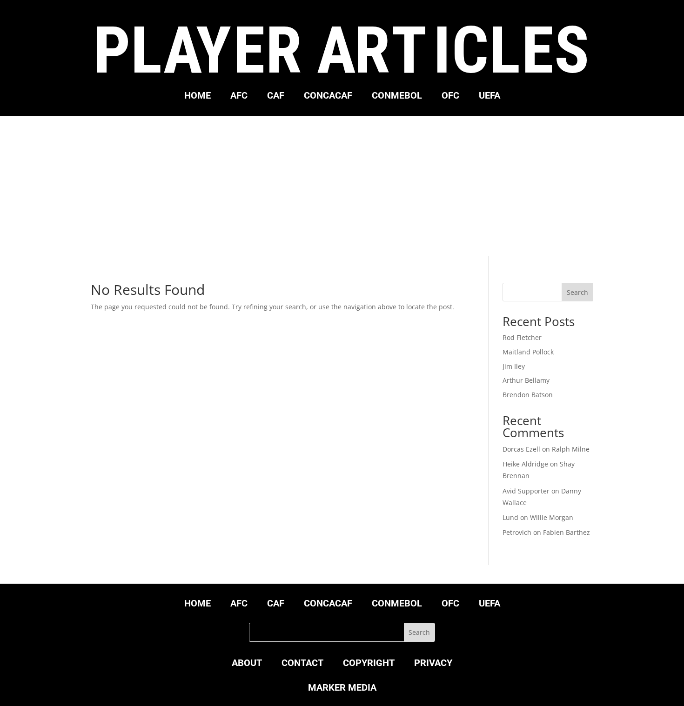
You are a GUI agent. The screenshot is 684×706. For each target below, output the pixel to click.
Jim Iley (514, 366)
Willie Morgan (551, 517)
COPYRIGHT (369, 663)
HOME (197, 96)
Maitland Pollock (528, 351)
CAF (275, 96)
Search (577, 292)
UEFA (489, 96)
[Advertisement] (342, 186)
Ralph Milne (571, 449)
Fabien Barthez (566, 532)
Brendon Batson (528, 394)
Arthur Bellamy (526, 380)
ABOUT (247, 663)
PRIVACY (433, 663)
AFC (239, 96)
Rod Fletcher (522, 337)
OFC (450, 96)
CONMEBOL (397, 96)
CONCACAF (328, 96)
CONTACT (302, 663)
